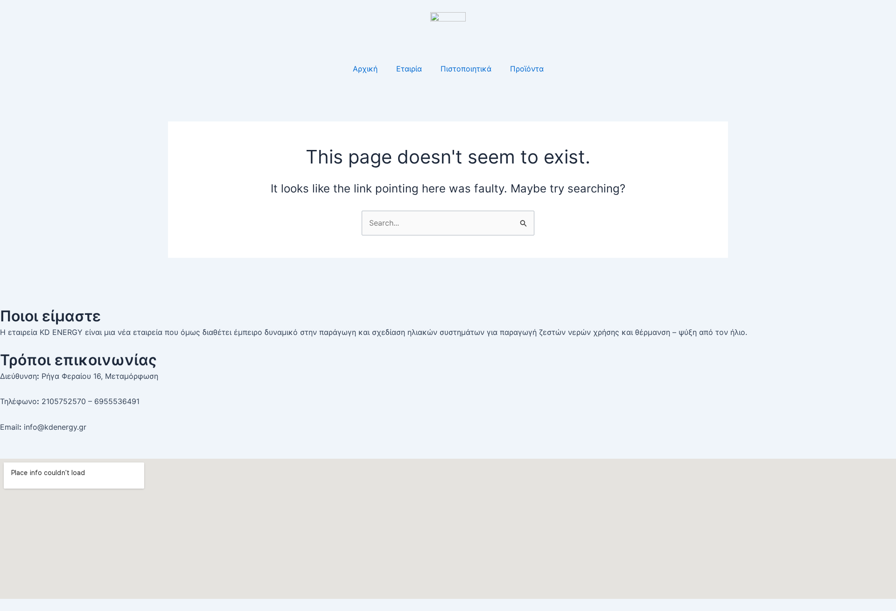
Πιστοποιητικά (466, 68)
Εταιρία (409, 68)
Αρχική (365, 68)
